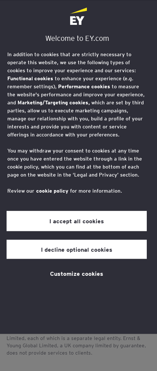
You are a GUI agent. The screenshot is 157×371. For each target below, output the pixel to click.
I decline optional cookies (76, 249)
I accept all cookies (76, 221)
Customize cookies (76, 273)
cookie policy (52, 191)
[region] (78, 167)
